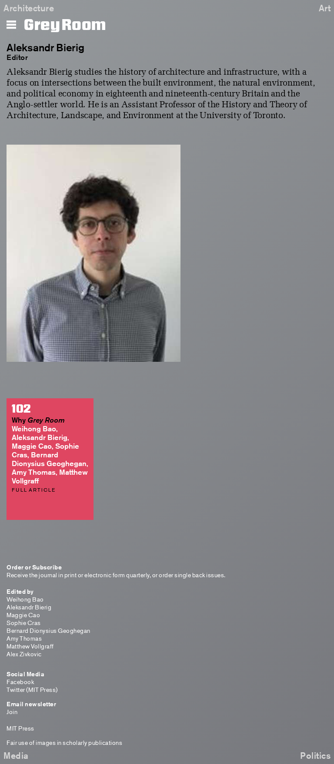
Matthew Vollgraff (30, 646)
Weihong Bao (25, 599)
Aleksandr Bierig (29, 607)
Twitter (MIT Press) (32, 689)
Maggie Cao (23, 614)
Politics (315, 755)
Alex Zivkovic (24, 654)
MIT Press (20, 728)
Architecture (28, 8)
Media (16, 755)
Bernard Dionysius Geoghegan (48, 630)
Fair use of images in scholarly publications (64, 742)
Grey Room (65, 25)
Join (12, 711)
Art (325, 8)
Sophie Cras (24, 622)
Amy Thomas (24, 638)
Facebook (20, 681)
